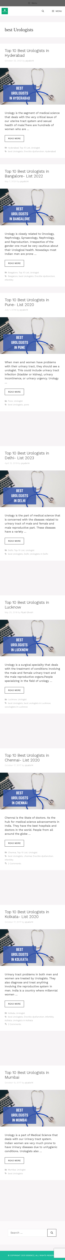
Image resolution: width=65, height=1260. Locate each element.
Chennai (12, 852)
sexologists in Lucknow (16, 707)
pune (26, 404)
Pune (10, 401)
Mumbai (12, 1170)
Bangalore (13, 272)
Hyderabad (13, 148)
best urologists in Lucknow (37, 703)
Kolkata (11, 1013)
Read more (14, 138)
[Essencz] (5, 11)
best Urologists (15, 151)
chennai (28, 856)
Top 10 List (25, 148)
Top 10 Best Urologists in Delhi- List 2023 (27, 455)
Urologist (35, 148)
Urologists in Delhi (39, 554)
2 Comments (14, 863)
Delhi (10, 550)
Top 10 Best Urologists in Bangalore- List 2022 (27, 173)
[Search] (51, 1233)
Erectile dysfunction (34, 151)
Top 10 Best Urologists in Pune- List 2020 (27, 302)
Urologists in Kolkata (23, 1020)
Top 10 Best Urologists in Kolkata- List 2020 (27, 914)
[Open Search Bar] (43, 11)
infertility (9, 280)
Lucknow (12, 699)
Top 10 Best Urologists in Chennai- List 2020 (27, 757)
